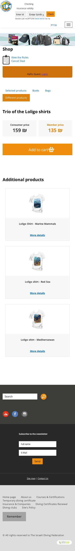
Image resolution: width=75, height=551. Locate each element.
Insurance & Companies (17, 504)
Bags (48, 90)
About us (26, 497)
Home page (9, 497)
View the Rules (19, 57)
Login (45, 74)
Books (35, 90)
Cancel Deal (18, 61)
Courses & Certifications (50, 497)
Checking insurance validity (25, 6)
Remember (14, 516)
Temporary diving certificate (19, 500)
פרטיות (42, 18)
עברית (54, 25)
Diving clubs (10, 507)
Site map (31, 478)
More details (37, 235)
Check (51, 14)
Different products (16, 97)
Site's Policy (28, 507)
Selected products (16, 90)
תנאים (37, 18)
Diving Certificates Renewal (52, 504)
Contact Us (43, 478)
